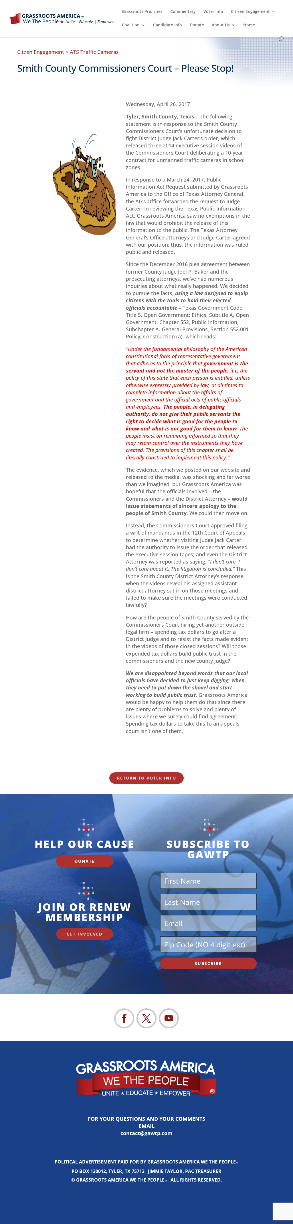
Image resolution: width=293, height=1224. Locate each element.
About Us (221, 25)
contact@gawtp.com (146, 1133)
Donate (197, 25)
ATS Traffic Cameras (94, 51)
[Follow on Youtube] (169, 1018)
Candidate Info (167, 25)
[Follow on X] (146, 1018)
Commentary (183, 11)
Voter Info (213, 11)
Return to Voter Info (146, 778)
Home (249, 25)
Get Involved (84, 934)
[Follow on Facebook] (124, 1018)
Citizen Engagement (250, 11)
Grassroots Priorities (142, 11)
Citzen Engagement (40, 51)
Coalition (131, 25)
